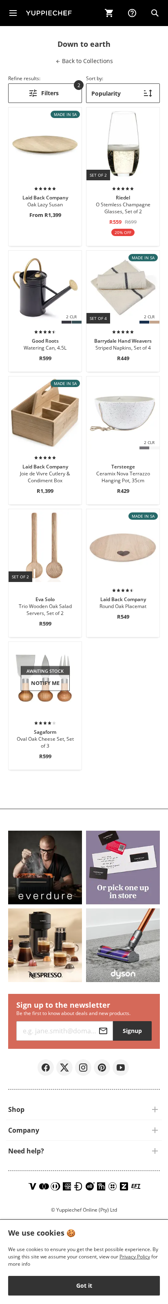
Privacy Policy (134, 1256)
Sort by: (94, 78)
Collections (86, 61)
